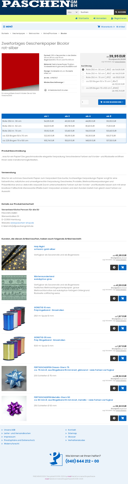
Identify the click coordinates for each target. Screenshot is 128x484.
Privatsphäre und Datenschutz (19, 440)
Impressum (9, 436)
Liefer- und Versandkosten (17, 433)
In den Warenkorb (112, 102)
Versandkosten (120, 62)
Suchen (120, 12)
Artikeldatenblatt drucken (58, 90)
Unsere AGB (9, 430)
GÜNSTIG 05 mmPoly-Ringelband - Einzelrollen (49, 339)
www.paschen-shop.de (22, 222)
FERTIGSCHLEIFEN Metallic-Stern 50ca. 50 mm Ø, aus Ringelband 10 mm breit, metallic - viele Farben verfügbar (73, 398)
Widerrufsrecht (11, 443)
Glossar (72, 436)
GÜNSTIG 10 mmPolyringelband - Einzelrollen (49, 309)
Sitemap (72, 433)
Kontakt (72, 430)
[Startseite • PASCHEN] (40, 4)
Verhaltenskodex (76, 440)
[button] (72, 12)
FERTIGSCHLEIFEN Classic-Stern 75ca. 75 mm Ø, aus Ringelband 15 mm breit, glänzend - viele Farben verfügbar (74, 368)
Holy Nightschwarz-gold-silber (44, 248)
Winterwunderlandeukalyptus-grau (44, 278)
